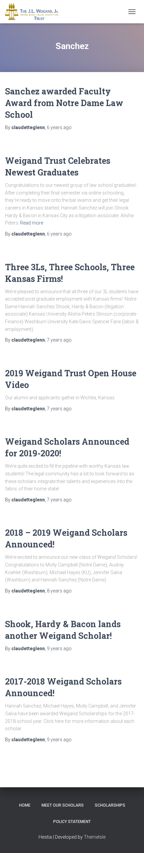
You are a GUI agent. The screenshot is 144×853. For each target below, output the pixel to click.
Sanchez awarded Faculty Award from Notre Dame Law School (64, 103)
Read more (31, 223)
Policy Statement (72, 821)
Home (24, 805)
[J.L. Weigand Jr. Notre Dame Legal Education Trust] (34, 11)
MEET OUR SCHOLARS (63, 805)
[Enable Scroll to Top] (130, 839)
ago (59, 127)
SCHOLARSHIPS (110, 805)
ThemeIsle (94, 837)
